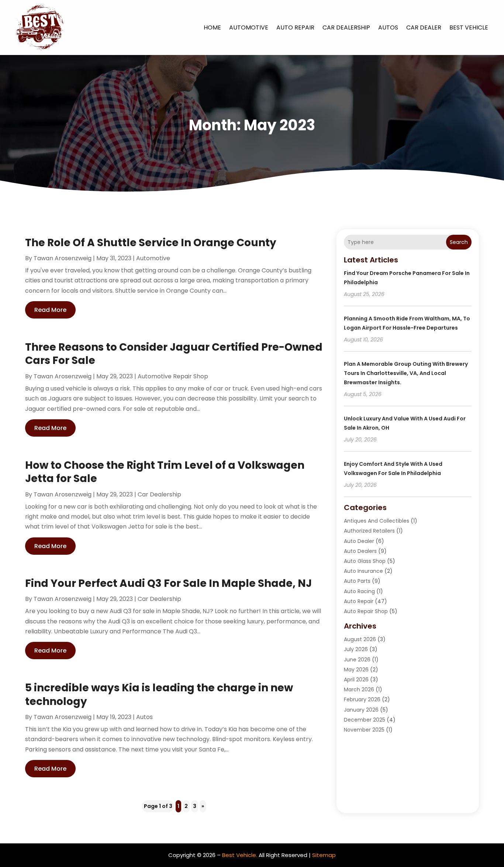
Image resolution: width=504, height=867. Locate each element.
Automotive (248, 27)
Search (459, 242)
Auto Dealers (360, 551)
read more (50, 310)
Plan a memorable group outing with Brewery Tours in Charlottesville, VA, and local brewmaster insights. (406, 373)
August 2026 (360, 639)
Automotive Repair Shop (173, 376)
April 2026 (356, 679)
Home (212, 27)
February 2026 (362, 699)
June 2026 (357, 659)
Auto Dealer (359, 541)
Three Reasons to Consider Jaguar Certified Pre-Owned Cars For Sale (173, 354)
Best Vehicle (468, 27)
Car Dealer (423, 27)
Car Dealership (346, 27)
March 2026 (359, 689)
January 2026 (361, 709)
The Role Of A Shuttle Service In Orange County (150, 242)
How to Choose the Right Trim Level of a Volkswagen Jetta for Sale (164, 472)
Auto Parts (357, 581)
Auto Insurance (363, 571)
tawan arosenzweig (63, 258)
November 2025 (364, 729)
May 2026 (356, 669)
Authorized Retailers (369, 530)
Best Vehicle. (239, 855)
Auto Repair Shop (366, 611)
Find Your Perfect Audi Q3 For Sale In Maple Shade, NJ (168, 583)
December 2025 (364, 719)
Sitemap (324, 855)
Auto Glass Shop (365, 561)
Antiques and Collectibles (376, 520)
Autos (388, 27)
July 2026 (356, 649)
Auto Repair (295, 27)
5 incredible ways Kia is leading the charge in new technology (159, 694)
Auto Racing (359, 591)
